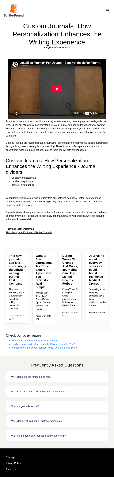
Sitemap (10, 457)
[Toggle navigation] (107, 10)
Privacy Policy (13, 463)
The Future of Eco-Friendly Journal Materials (35, 340)
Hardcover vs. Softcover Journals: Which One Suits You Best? (44, 347)
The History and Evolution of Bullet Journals (29, 232)
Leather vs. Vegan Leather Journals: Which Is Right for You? (43, 344)
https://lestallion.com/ (34, 125)
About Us (11, 469)
